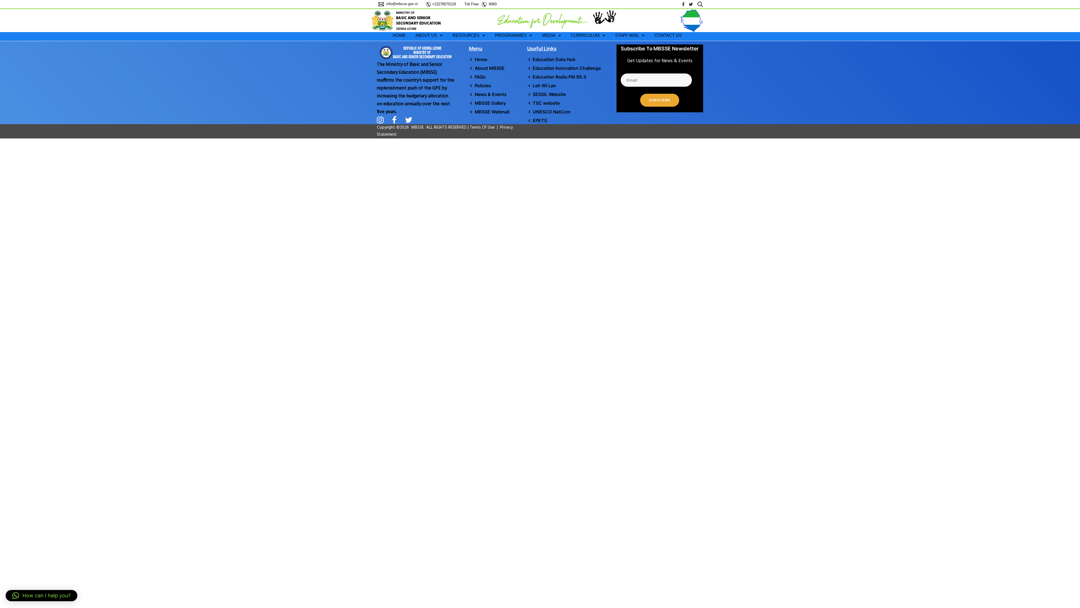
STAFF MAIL (627, 35)
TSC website (546, 103)
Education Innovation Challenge (566, 68)
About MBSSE (490, 68)
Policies (483, 85)
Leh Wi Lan (544, 85)
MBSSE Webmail (492, 112)
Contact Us (668, 35)
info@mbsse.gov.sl (401, 4)
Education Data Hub (554, 59)
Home (481, 59)
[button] (41, 595)
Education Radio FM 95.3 (559, 77)
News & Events (491, 94)
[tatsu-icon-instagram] (382, 120)
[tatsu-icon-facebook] (683, 4)
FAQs (480, 77)
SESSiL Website (549, 94)
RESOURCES (466, 35)
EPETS (540, 120)
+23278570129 (444, 4)
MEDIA (548, 35)
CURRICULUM (585, 35)
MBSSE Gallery (490, 103)
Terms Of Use (483, 127)
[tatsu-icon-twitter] (691, 4)
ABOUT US (426, 35)
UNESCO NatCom (551, 112)
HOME (399, 35)
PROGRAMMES (510, 35)
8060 (493, 4)
